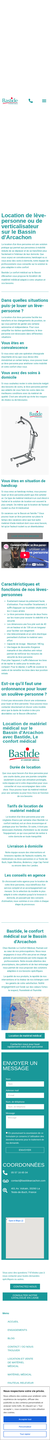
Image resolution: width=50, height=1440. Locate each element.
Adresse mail (12, 1090)
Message (10, 1113)
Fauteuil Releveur (21, 1383)
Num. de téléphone (15, 1102)
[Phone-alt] (31, 101)
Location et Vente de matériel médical (20, 1362)
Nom (8, 1079)
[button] (44, 101)
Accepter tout (25, 1419)
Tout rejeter (25, 1434)
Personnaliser (25, 1426)
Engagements (17, 1330)
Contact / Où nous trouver (20, 1348)
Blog (11, 1338)
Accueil (13, 1321)
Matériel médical (20, 1374)
